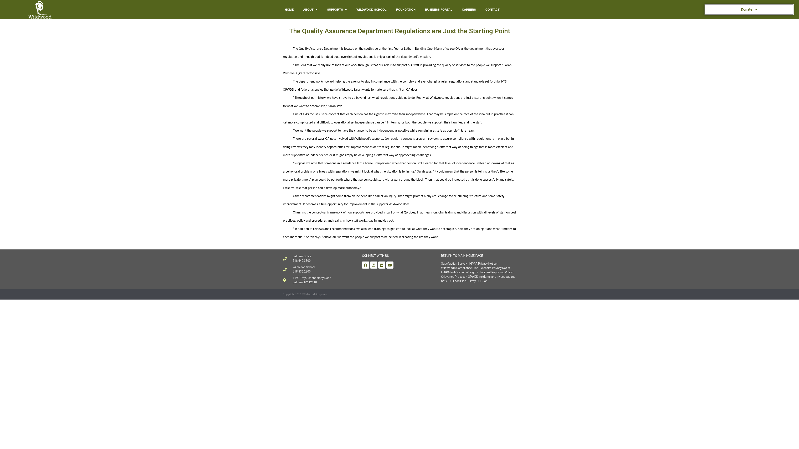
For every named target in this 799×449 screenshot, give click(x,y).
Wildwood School (371, 9)
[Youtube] (389, 265)
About (308, 9)
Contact (492, 9)
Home (289, 9)
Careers (469, 9)
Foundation (406, 9)
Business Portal (438, 9)
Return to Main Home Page (462, 256)
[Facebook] (365, 265)
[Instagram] (373, 265)
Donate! (747, 9)
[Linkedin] (381, 265)
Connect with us (375, 256)
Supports (335, 9)
